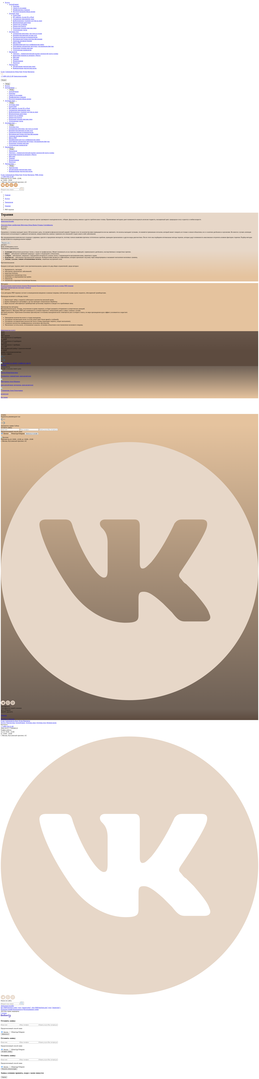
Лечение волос (51, 723)
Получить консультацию (9, 1069)
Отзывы (40, 225)
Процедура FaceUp (19, 26)
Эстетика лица (14, 13)
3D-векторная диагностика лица (24, 66)
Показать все (6, 243)
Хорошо (4, 1077)
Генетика (16, 6)
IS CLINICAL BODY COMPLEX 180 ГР (17, 363)
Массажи (16, 57)
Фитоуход (16, 63)
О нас (3, 72)
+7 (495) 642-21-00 (7, 176)
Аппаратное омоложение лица (23, 19)
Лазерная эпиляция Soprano (22, 41)
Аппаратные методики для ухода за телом (27, 33)
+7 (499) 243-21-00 (7, 76)
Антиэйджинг (14, 4)
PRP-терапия (68, 286)
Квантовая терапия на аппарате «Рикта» (27, 55)
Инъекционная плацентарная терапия (14, 286)
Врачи (35, 225)
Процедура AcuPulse (20, 24)
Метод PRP (17, 43)
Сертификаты (48, 225)
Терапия (16, 59)
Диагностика (13, 64)
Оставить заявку (7, 1051)
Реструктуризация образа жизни (24, 11)
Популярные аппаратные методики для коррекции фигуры (33, 46)
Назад (7, 84)
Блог (21, 72)
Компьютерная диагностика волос (25, 68)
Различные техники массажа (23, 48)
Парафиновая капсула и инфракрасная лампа (28, 44)
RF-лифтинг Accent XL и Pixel (23, 17)
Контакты (31, 72)
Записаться (5, 1034)
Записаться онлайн (7, 1006)
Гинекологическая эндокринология (25, 37)
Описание (4, 225)
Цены (17, 72)
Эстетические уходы (20, 30)
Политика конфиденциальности (12, 1009)
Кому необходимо (14, 225)
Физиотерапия (18, 61)
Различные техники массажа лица (24, 28)
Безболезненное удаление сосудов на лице (27, 21)
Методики (24, 225)
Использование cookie (31, 1009)
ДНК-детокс (39, 175)
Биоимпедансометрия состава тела (25, 35)
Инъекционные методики (22, 22)
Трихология (13, 52)
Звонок (5, 433)
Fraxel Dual (17, 15)
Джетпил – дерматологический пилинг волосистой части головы (35, 53)
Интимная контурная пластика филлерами (27, 39)
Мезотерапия (31, 286)
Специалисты (10, 72)
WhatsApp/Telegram (17, 433)
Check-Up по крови (19, 8)
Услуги (7, 2)
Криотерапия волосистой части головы (50, 286)
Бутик (25, 72)
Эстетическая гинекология (22, 50)
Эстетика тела (14, 32)
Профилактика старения (21, 10)
